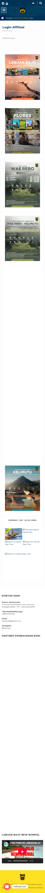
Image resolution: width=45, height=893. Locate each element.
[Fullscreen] (40, 861)
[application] (22, 851)
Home (16, 18)
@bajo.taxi (6, 628)
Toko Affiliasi (23, 18)
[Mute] (36, 861)
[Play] (5, 861)
